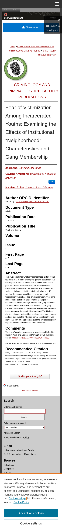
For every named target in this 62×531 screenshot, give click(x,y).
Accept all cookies (31, 513)
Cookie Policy (21, 502)
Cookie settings (17, 498)
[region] (31, 502)
